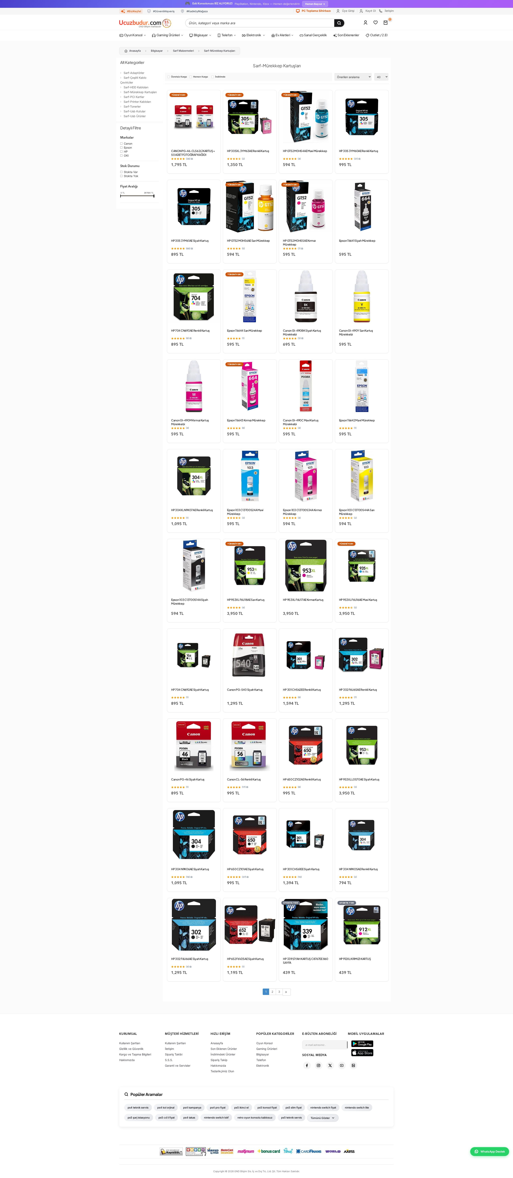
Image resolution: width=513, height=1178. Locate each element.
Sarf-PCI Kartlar (134, 97)
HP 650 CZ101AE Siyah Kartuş (245, 869)
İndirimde (220, 77)
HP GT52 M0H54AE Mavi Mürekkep (305, 151)
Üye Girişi (347, 10)
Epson (128, 147)
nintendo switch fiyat (323, 1107)
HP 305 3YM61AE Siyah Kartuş (189, 240)
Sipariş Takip (219, 1060)
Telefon (226, 35)
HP (126, 151)
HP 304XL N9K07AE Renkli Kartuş (192, 510)
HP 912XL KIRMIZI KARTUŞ (355, 959)
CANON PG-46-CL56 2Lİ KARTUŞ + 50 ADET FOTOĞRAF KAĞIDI (193, 152)
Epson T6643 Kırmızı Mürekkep (246, 420)
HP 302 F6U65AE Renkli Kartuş (358, 689)
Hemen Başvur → (315, 3)
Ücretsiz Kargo (179, 77)
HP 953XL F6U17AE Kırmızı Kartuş (303, 599)
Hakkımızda (127, 1060)
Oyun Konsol (132, 35)
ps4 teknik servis (138, 1107)
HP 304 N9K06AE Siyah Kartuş (190, 869)
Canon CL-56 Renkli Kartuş (244, 779)
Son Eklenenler (348, 35)
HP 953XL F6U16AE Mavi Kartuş (358, 599)
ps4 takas (189, 1117)
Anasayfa (135, 50)
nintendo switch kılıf (216, 1117)
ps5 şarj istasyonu (139, 1117)
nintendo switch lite (357, 1107)
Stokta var (131, 172)
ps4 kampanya (192, 1107)
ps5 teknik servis (291, 1117)
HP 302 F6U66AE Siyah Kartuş (189, 959)
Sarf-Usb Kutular (134, 111)
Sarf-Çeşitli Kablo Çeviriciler (133, 80)
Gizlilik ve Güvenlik (131, 1048)
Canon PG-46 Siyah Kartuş (187, 779)
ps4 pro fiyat (217, 1107)
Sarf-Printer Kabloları (137, 101)
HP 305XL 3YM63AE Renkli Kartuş (248, 151)
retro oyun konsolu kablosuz (254, 1117)
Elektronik (254, 35)
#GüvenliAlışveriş (164, 11)
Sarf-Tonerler (132, 106)
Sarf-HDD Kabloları (136, 87)
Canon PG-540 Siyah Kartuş (245, 689)
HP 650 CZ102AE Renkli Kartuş (302, 779)
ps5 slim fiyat (294, 1107)
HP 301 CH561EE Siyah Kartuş (301, 869)
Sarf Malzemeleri (183, 50)
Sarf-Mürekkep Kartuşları (219, 50)
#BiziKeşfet (134, 11)
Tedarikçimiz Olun (222, 1071)
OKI (126, 155)
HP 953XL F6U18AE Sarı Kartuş (245, 599)
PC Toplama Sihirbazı (316, 10)
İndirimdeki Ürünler (223, 1054)
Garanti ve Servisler (177, 1065)
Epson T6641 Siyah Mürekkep (357, 240)
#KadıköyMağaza (197, 11)
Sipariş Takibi (173, 1054)
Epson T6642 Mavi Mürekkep (357, 420)
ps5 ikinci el (241, 1107)
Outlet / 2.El (379, 35)
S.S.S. (169, 1060)
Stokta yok (131, 176)
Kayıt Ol (370, 10)
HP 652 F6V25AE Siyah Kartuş (245, 959)
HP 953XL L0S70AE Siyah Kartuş (359, 779)
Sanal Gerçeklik (315, 35)
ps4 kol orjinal (165, 1107)
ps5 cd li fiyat (167, 1117)
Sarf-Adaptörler (134, 73)
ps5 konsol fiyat (267, 1107)
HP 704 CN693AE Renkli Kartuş (190, 330)
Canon (128, 143)
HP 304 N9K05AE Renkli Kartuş (358, 869)
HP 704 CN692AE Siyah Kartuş (190, 689)
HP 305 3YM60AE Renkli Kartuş (358, 151)
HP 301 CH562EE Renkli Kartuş (302, 689)
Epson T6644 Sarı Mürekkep (244, 330)
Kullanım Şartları (129, 1043)
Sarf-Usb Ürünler (135, 116)
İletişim (389, 10)
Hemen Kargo (200, 77)
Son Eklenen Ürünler (224, 1048)
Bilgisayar (200, 35)
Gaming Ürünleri (168, 35)
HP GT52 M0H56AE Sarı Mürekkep (248, 240)
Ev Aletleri (282, 35)
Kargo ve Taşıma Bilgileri (135, 1054)
